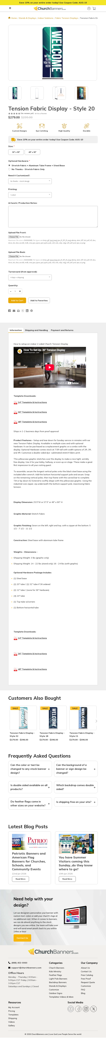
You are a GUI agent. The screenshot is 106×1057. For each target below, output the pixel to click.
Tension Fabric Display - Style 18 (52, 734)
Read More (20, 879)
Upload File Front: (17, 232)
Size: (11, 146)
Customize (54, 989)
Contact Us (22, 938)
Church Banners (56, 967)
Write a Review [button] (41, 113)
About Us (85, 967)
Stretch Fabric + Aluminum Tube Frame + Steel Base (38, 165)
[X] (22, 311)
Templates (13, 1014)
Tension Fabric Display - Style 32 (22, 734)
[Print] (18, 311)
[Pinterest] (31, 311)
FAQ (83, 989)
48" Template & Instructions (32, 421)
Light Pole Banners (58, 978)
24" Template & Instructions (32, 402)
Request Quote (88, 982)
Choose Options (23, 721)
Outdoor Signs (55, 993)
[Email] (14, 311)
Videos (11, 1022)
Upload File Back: (16, 252)
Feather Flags (55, 975)
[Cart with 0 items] (94, 8)
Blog (83, 993)
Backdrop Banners (58, 982)
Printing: (12, 189)
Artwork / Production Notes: (22, 203)
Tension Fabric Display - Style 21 (82, 734)
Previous (10, 722)
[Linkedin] (27, 311)
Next (95, 722)
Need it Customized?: (19, 175)
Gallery (11, 1025)
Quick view (23, 714)
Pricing (11, 1011)
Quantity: (13, 285)
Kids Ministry (55, 971)
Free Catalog (87, 975)
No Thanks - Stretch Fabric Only (28, 169)
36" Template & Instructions (32, 412)
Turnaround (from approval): (22, 271)
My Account (14, 1007)
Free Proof (86, 978)
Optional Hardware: (19, 161)
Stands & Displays (57, 986)
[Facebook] (9, 311)
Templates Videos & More (61, 997)
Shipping (12, 1018)
